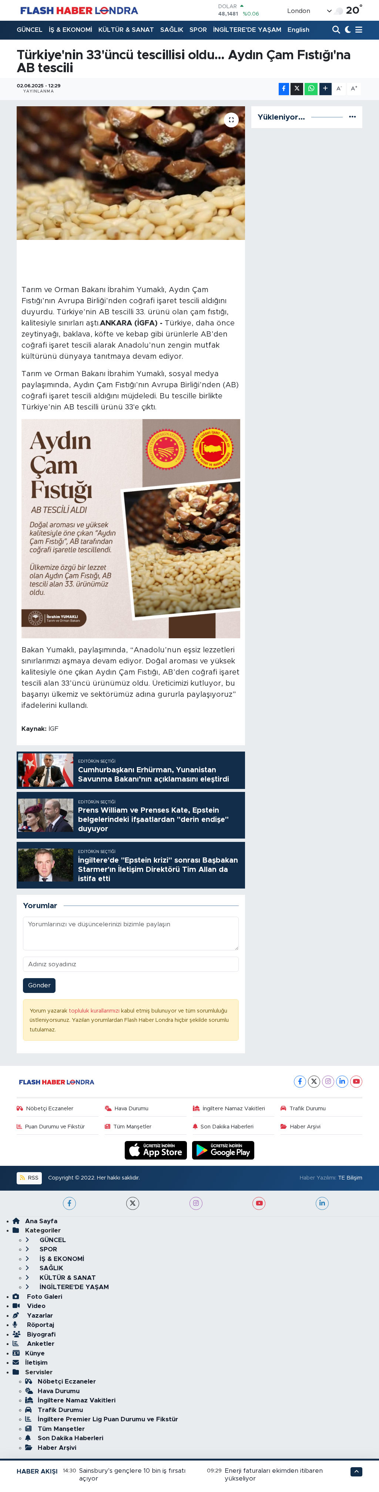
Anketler (39, 1344)
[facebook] (69, 1203)
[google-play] (223, 1150)
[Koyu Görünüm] (347, 30)
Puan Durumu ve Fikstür (55, 1127)
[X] (314, 1081)
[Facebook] (300, 1081)
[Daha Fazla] (325, 89)
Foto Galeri (43, 1297)
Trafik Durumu (307, 1108)
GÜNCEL (30, 30)
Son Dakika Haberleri (227, 1127)
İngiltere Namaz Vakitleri (234, 1108)
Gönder (39, 985)
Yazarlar (39, 1315)
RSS (32, 1178)
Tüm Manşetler (132, 1127)
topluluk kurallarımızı (95, 1011)
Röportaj (39, 1325)
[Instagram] (328, 1081)
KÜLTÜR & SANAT (126, 30)
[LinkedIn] (342, 1081)
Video (35, 1306)
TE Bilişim (350, 1178)
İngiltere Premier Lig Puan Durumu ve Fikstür (108, 1419)
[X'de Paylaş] (297, 89)
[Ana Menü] (357, 30)
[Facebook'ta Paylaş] (284, 89)
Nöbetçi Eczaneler (49, 1108)
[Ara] (337, 30)
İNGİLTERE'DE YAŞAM (247, 30)
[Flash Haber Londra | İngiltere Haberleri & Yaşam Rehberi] (79, 10)
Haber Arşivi (305, 1127)
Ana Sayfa (41, 1221)
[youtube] (258, 1203)
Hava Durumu (131, 1108)
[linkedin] (322, 1203)
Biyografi (40, 1334)
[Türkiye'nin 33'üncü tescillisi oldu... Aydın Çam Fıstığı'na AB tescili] (131, 173)
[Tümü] (352, 117)
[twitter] (132, 1203)
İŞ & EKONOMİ (70, 30)
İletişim (36, 1362)
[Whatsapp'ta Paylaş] (311, 89)
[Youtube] (356, 1081)
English (298, 30)
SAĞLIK (171, 30)
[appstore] (157, 1150)
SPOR (198, 30)
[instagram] (196, 1203)
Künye (35, 1353)
